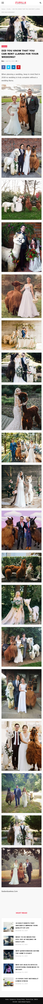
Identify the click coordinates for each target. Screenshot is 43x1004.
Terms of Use (29, 999)
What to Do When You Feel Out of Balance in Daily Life (26, 939)
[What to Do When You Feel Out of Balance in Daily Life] (9, 940)
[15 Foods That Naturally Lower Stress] (9, 982)
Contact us (13, 999)
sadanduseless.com (10, 891)
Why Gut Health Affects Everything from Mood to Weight (27, 967)
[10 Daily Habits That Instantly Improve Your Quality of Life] (9, 927)
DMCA (36, 999)
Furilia (8, 9)
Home (3, 9)
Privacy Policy (21, 999)
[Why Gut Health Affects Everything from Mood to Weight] (9, 968)
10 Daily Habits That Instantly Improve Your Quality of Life (27, 925)
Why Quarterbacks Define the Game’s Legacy (27, 952)
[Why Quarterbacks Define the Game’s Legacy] (9, 954)
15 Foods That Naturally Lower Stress (27, 980)
